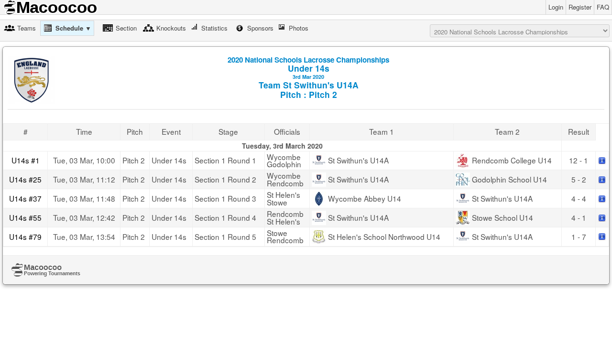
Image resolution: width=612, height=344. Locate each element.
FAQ (603, 6)
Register (579, 6)
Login (555, 6)
